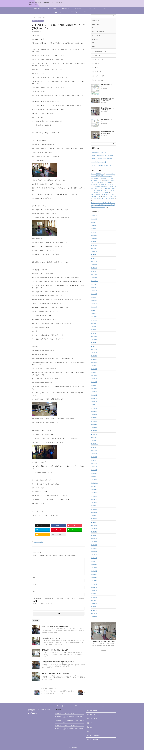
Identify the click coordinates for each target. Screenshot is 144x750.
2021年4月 (94, 424)
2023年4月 (94, 346)
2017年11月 (94, 558)
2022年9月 (94, 369)
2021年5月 (94, 421)
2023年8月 (94, 333)
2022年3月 (94, 388)
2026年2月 (94, 235)
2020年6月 (94, 457)
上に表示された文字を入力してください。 (44, 604)
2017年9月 (94, 564)
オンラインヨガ (52, 8)
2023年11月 (94, 323)
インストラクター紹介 (72, 12)
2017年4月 (94, 580)
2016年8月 (94, 607)
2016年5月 (94, 616)
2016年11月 (94, 597)
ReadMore (103, 650)
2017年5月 (94, 577)
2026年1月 (94, 238)
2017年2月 (94, 587)
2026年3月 (94, 232)
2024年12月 (94, 281)
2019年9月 (94, 486)
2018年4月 (94, 541)
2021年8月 (94, 411)
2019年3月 (94, 505)
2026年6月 (94, 222)
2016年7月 (94, 610)
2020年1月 (94, 473)
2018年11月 (94, 519)
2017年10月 (94, 561)
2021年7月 (94, 414)
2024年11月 (94, 284)
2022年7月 (94, 375)
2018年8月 (94, 528)
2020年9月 (94, 447)
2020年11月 (94, 440)
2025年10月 (94, 248)
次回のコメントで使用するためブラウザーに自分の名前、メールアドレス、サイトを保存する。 (59, 598)
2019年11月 (94, 479)
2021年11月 (94, 401)
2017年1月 (94, 590)
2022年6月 (94, 378)
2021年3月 (94, 427)
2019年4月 (94, 502)
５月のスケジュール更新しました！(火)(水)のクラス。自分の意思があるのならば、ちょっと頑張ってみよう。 (103, 186)
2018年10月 (94, 522)
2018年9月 (94, 525)
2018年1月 (94, 551)
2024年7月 (94, 297)
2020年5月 (94, 460)
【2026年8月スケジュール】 (98, 162)
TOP (85, 12)
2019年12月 (94, 476)
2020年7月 (94, 453)
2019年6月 (94, 496)
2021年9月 (94, 408)
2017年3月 (94, 584)
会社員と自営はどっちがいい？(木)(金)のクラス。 (57, 626)
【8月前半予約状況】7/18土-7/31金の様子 (102, 158)
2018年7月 (94, 532)
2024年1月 (94, 316)
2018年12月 (94, 515)
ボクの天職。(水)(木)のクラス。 (51, 638)
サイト (34, 591)
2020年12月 (94, 437)
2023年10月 (94, 326)
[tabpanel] (103, 637)
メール (35, 584)
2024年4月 (94, 307)
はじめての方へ (58, 12)
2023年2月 (94, 352)
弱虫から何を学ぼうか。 (97, 174)
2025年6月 (94, 261)
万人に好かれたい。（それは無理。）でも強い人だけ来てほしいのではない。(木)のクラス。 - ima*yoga (103, 190)
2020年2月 (94, 470)
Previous (92, 637)
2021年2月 (94, 431)
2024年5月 (94, 303)
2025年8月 (94, 255)
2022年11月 (94, 362)
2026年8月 (94, 215)
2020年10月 (94, 444)
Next (114, 637)
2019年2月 (94, 509)
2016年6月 (94, 613)
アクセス (105, 8)
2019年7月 (94, 492)
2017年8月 (94, 567)
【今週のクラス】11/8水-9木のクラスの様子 (55, 650)
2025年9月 (94, 251)
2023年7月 (94, 336)
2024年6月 (94, 300)
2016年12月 (94, 593)
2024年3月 (94, 310)
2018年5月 (94, 538)
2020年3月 (94, 466)
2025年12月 (94, 242)
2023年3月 (94, 349)
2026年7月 (94, 219)
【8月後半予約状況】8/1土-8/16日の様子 (102, 155)
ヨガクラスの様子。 (38, 542)
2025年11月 (94, 245)
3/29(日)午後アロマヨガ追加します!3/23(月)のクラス (58, 662)
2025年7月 (94, 258)
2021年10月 (94, 404)
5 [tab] (106, 655)
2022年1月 (94, 395)
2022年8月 (94, 372)
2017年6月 (94, 574)
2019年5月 (94, 499)
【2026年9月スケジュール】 (98, 152)
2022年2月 (94, 391)
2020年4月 (94, 463)
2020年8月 (94, 450)
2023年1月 (94, 356)
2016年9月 (94, 603)
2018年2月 (94, 548)
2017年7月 (94, 571)
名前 (34, 577)
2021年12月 (94, 398)
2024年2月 (94, 313)
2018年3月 (94, 545)
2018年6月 (94, 535)
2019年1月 (94, 512)
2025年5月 (94, 264)
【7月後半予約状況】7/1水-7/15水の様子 (102, 165)
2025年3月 (94, 271)
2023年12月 (94, 320)
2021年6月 (94, 417)
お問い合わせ (65, 8)
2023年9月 (94, 330)
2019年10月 (94, 483)
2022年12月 (94, 359)
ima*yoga (33, 5)
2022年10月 (94, 365)
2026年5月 (94, 225)
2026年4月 (94, 228)
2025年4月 (94, 268)
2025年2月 (94, 274)
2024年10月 (94, 287)
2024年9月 (94, 290)
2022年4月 (94, 385)
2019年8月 (94, 489)
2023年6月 (94, 339)
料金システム (78, 8)
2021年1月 (94, 434)
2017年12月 (94, 554)
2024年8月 (94, 294)
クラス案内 (92, 8)
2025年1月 (94, 277)
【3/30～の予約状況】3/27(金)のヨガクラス (55, 673)
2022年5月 (94, 382)
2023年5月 (94, 343)
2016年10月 (94, 600)
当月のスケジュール (39, 8)
